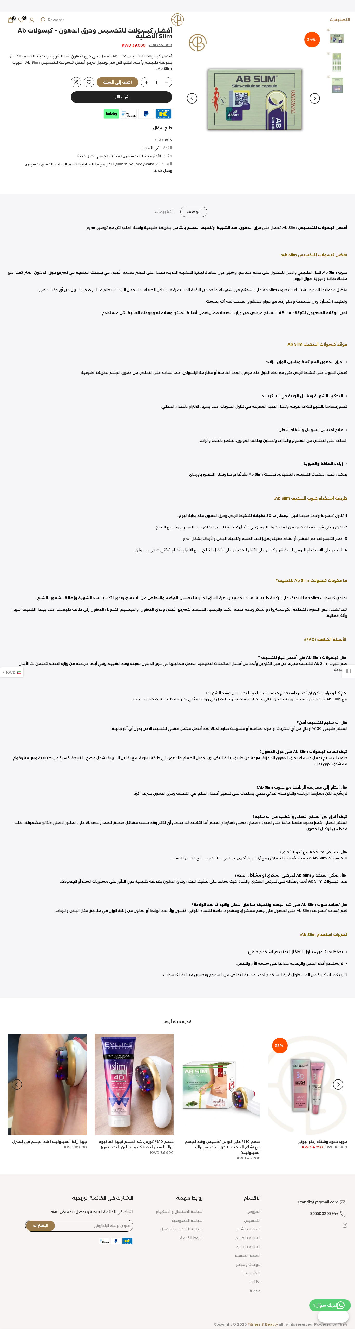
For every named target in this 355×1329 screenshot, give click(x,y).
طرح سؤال (162, 128)
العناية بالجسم (109, 156)
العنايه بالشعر (248, 1229)
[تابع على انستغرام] (345, 1225)
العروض (253, 1211)
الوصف (193, 211)
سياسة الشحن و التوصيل (181, 1229)
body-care (144, 164)
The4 (342, 1324)
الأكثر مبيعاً (151, 156)
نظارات (254, 1282)
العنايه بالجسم (54, 164)
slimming (125, 164)
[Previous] (315, 98)
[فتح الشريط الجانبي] (348, 671)
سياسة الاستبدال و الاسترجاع (179, 1211)
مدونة (255, 1290)
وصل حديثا (163, 170)
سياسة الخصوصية (186, 1220)
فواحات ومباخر (248, 1264)
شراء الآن (121, 97)
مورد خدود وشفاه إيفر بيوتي (322, 1141)
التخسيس (132, 156)
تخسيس (33, 164)
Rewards (56, 19)
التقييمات (164, 211)
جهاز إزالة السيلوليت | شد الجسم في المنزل (49, 1141)
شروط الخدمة (191, 1238)
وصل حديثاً (86, 156)
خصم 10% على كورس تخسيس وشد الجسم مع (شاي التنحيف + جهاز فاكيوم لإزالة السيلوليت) (222, 1147)
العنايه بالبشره (248, 1246)
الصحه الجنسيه (247, 1255)
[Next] (192, 98)
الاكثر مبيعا (104, 164)
